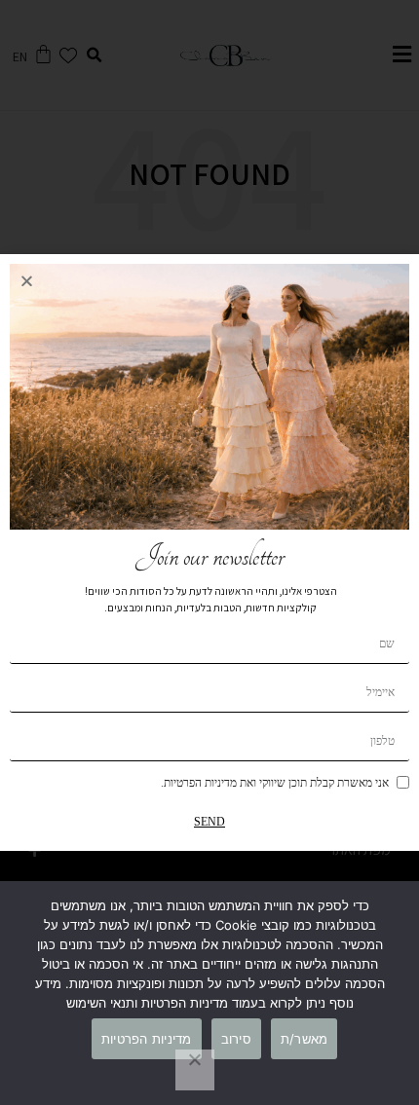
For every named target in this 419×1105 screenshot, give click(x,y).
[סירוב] (194, 1070)
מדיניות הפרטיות (146, 1039)
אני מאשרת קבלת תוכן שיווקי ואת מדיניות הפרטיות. (275, 783)
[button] (26, 281)
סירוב (236, 1039)
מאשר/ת (304, 1039)
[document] (209, 552)
